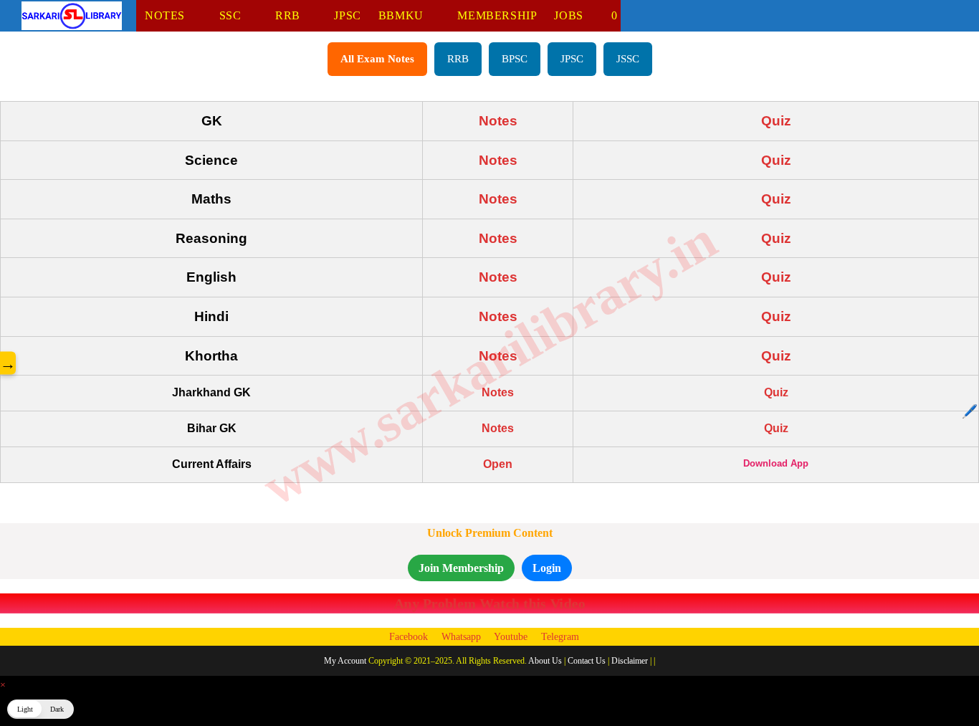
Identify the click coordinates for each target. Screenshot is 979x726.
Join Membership (461, 568)
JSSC (627, 59)
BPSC (514, 59)
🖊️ (970, 411)
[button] (40, 709)
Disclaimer (629, 661)
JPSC (571, 59)
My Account (345, 661)
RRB (458, 59)
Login (547, 568)
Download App (775, 463)
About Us (545, 661)
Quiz (776, 120)
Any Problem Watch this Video (489, 603)
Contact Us (587, 661)
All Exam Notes (377, 59)
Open (497, 464)
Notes (498, 120)
